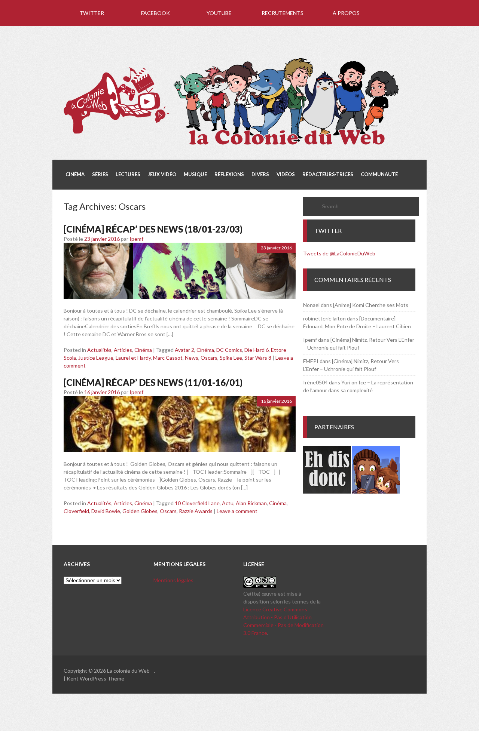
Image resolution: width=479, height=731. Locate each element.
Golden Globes (140, 511)
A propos (346, 13)
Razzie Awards (196, 511)
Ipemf (136, 239)
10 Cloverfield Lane (197, 503)
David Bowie (105, 511)
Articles (123, 350)
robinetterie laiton (324, 318)
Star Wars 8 (257, 357)
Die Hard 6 (256, 350)
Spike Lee (231, 357)
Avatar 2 (184, 350)
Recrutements (282, 13)
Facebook (155, 13)
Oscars (209, 357)
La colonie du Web (128, 670)
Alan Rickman (251, 503)
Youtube (219, 13)
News (191, 357)
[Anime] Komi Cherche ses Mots (370, 305)
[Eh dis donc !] (327, 491)
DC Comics (229, 350)
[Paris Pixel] (376, 491)
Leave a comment (237, 511)
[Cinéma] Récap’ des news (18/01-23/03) (153, 229)
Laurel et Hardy (133, 357)
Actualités (99, 350)
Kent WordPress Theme (95, 678)
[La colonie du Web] (232, 146)
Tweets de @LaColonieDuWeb (339, 253)
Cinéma (143, 350)
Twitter (91, 13)
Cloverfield (76, 511)
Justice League (95, 357)
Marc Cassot (168, 357)
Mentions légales (173, 580)
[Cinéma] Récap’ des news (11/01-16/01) (153, 382)
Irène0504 (315, 382)
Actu (228, 503)
